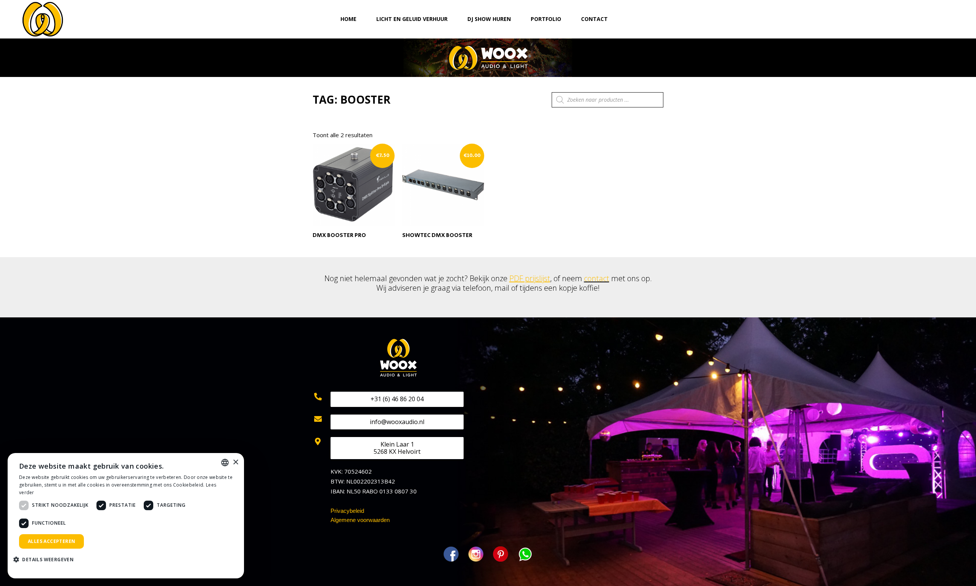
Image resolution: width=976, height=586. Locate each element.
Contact (594, 18)
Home (348, 18)
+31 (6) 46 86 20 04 (397, 399)
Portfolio (546, 18)
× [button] (235, 462)
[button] (46, 559)
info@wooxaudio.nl (397, 422)
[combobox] (225, 462)
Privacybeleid (347, 511)
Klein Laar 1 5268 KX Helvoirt (397, 448)
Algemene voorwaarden (360, 520)
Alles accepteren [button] (51, 541)
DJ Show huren (489, 18)
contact (596, 278)
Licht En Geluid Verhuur (412, 18)
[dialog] (126, 515)
